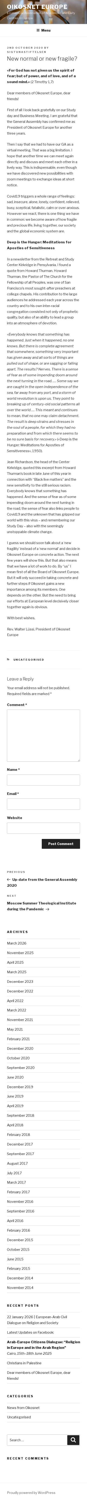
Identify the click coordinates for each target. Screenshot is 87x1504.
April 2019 (15, 1106)
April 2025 (15, 962)
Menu (46, 30)
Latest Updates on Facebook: (30, 1332)
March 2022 (16, 1010)
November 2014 (20, 1288)
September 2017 (20, 1154)
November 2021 (20, 1020)
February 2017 (18, 1192)
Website (14, 818)
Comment (17, 705)
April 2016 (15, 1221)
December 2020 (20, 1049)
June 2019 (15, 1096)
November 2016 (20, 1202)
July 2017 (14, 1173)
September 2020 (21, 1068)
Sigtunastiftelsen (26, 52)
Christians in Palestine (24, 1363)
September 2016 (20, 1211)
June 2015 (15, 1259)
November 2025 (20, 953)
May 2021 (15, 1029)
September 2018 (20, 1115)
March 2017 (16, 1182)
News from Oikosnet (23, 1408)
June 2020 (15, 1077)
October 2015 (18, 1250)
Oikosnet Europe (37, 7)
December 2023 (20, 982)
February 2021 (18, 1039)
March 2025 (16, 972)
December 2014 (20, 1278)
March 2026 (16, 943)
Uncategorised (29, 659)
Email (13, 794)
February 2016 (18, 1230)
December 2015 (20, 1240)
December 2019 (20, 1087)
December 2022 (20, 991)
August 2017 (17, 1163)
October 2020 (18, 1058)
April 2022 (15, 1001)
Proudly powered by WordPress (31, 1493)
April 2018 (15, 1125)
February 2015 (18, 1268)
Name (13, 770)
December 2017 (20, 1144)
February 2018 (18, 1135)
